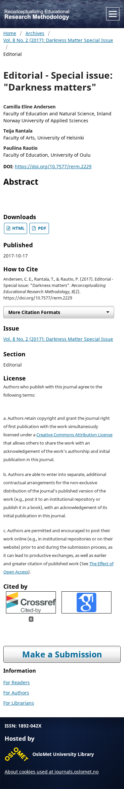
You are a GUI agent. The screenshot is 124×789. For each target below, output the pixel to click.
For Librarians (18, 703)
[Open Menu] (112, 13)
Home (9, 33)
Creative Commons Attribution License (74, 435)
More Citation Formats (34, 312)
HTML (17, 228)
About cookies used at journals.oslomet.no (52, 772)
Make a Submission (62, 654)
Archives (34, 33)
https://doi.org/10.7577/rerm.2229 (53, 166)
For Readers (16, 682)
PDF (41, 228)
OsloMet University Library (63, 754)
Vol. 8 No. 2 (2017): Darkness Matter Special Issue (58, 40)
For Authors (16, 693)
